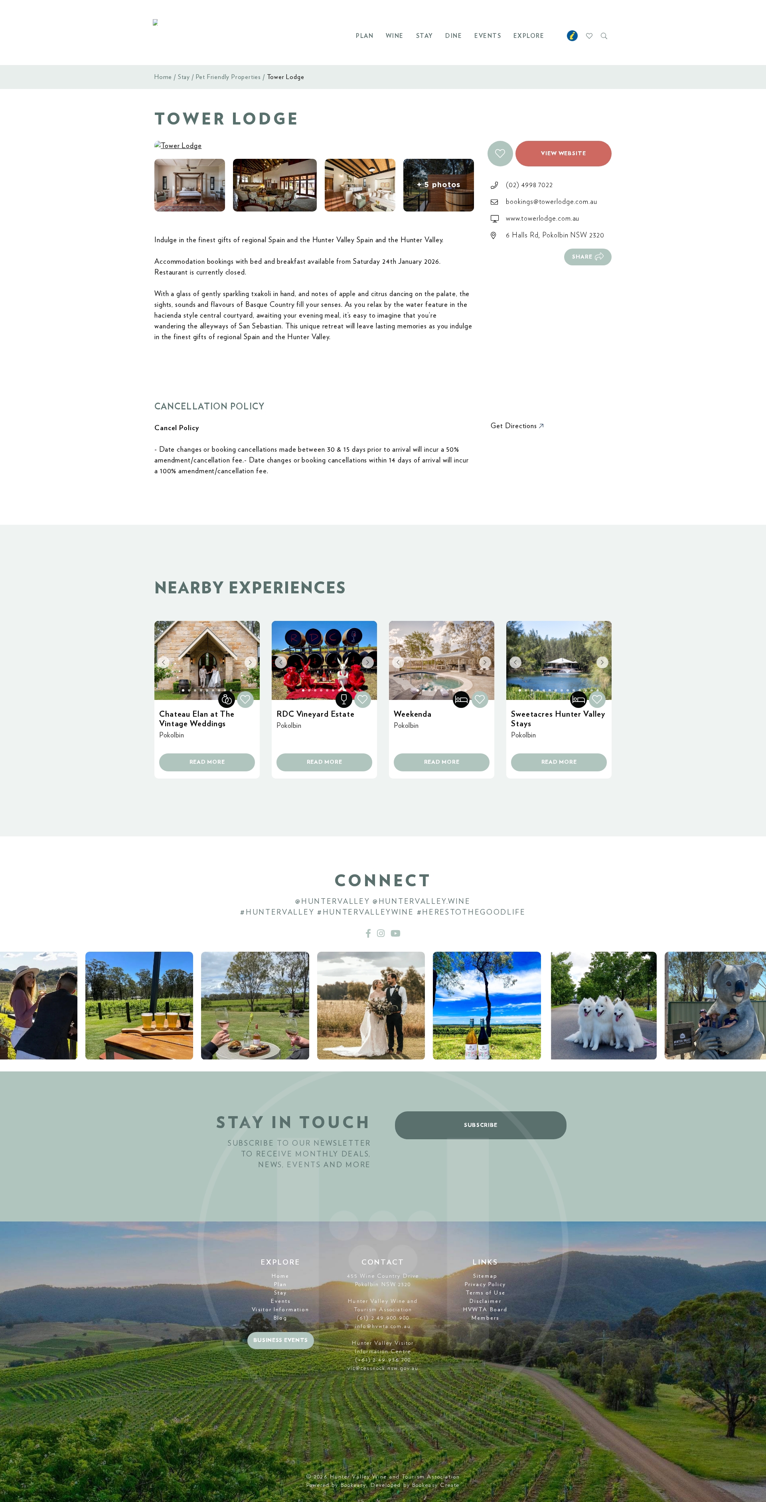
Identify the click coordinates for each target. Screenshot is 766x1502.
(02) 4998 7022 (529, 185)
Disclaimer (485, 1301)
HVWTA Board (485, 1309)
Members (485, 1318)
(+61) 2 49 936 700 (383, 1360)
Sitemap (485, 1276)
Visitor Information (280, 1309)
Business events (280, 1340)
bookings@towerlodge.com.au (551, 202)
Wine (395, 36)
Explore (529, 36)
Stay (424, 36)
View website (563, 153)
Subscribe (481, 1125)
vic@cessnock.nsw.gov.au (383, 1368)
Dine (453, 36)
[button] (500, 153)
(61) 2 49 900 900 (383, 1318)
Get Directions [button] (515, 426)
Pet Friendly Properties (228, 77)
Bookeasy (354, 1485)
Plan (364, 36)
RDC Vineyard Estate (315, 714)
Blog (280, 1318)
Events (487, 36)
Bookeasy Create (436, 1485)
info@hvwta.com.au (383, 1326)
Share (582, 257)
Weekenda (413, 714)
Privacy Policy (485, 1284)
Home (163, 77)
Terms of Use (485, 1293)
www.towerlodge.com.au (542, 218)
